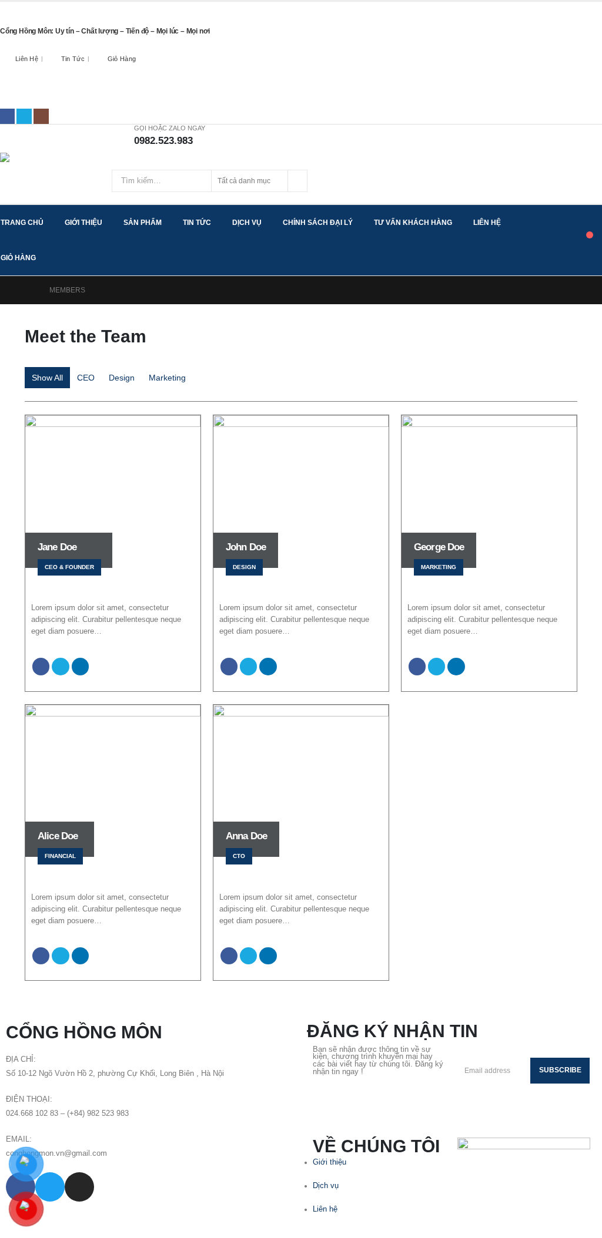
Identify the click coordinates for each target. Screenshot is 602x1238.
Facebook (40, 666)
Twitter (60, 666)
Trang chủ (22, 222)
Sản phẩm (142, 222)
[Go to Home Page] (29, 290)
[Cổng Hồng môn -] (56, 165)
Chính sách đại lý (318, 222)
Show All (47, 377)
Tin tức (73, 58)
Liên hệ (26, 58)
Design (122, 377)
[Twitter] (24, 116)
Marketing (167, 377)
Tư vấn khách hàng (413, 222)
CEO (86, 377)
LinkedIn (80, 666)
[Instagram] (41, 116)
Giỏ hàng (122, 58)
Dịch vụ (247, 222)
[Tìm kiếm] (297, 180)
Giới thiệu (83, 222)
